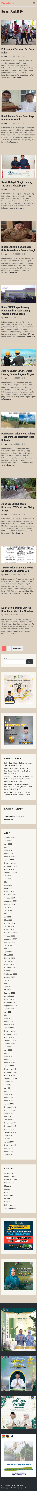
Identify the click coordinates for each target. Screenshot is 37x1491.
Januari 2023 (9, 961)
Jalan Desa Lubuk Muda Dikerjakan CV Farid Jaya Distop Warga (17, 507)
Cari (5, 658)
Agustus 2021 (9, 1009)
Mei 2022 (7, 983)
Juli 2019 (7, 1085)
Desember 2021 (10, 999)
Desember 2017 (10, 1123)
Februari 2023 (9, 958)
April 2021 (8, 1018)
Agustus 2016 (9, 1148)
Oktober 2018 (9, 1110)
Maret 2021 (8, 1021)
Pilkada (7, 1199)
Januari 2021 (9, 1028)
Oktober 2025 (9, 869)
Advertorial (8, 1173)
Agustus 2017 (9, 1136)
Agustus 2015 (9, 1155)
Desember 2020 (10, 1031)
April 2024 (8, 917)
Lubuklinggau (9, 1183)
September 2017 (10, 1132)
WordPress (15, 1488)
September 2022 (10, 974)
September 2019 (10, 1079)
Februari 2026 (9, 857)
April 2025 (8, 885)
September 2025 (10, 873)
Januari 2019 (9, 1104)
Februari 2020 (9, 1063)
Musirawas (8, 1189)
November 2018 (10, 1107)
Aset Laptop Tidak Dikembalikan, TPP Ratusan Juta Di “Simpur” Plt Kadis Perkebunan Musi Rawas (18, 778)
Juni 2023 (8, 945)
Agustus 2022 (9, 977)
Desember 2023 (10, 930)
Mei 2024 (7, 914)
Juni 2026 (8, 844)
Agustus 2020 (9, 1044)
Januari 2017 (9, 1142)
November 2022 (10, 968)
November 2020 (10, 1034)
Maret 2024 (8, 920)
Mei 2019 (7, 1091)
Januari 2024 (9, 926)
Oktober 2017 (9, 1129)
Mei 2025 (7, 882)
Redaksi (7, 1202)
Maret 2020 (8, 1059)
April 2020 (8, 1056)
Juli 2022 (7, 980)
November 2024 (10, 895)
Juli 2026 (7, 841)
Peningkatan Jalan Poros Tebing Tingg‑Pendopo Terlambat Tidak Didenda (18, 437)
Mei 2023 (7, 949)
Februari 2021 (9, 1025)
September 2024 (10, 901)
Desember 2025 (10, 863)
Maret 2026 (8, 853)
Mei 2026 (7, 847)
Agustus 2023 (9, 942)
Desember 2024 (10, 892)
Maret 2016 (8, 1151)
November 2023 (10, 933)
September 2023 (10, 939)
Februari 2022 (9, 993)
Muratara (7, 1186)
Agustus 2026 (9, 838)
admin (6, 56)
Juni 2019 (8, 1088)
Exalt (24, 1488)
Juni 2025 (8, 879)
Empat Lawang (9, 1176)
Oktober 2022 (9, 971)
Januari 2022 (9, 996)
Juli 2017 (7, 1139)
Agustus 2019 (9, 1082)
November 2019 (10, 1072)
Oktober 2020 (9, 1037)
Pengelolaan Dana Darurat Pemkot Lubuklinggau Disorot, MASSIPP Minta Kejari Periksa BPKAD (18, 786)
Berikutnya (17, 648)
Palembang (8, 1195)
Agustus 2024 (9, 904)
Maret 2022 (8, 990)
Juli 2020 (7, 1047)
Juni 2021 (8, 1012)
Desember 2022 (10, 964)
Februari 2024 (9, 923)
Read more (17, 77)
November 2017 (10, 1126)
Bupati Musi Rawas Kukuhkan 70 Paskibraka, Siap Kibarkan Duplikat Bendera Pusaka (17, 771)
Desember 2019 (10, 1069)
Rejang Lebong (9, 1205)
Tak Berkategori (10, 1208)
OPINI (6, 1192)
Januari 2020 (9, 1066)
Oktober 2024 (9, 898)
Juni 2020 (8, 1050)
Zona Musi (7, 3)
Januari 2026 (9, 860)
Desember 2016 (10, 1145)
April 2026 (8, 850)
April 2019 (8, 1094)
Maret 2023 (8, 955)
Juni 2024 (8, 911)
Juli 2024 (7, 907)
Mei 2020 (7, 1053)
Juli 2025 (7, 876)
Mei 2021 (7, 1015)
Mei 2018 (7, 1117)
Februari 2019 (9, 1101)
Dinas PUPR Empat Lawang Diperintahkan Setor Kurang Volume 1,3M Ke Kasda (15, 310)
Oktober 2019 (9, 1075)
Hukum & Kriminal (10, 1180)
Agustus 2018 (9, 1113)
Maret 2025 (8, 888)
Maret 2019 (8, 1098)
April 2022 (8, 987)
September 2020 (10, 1040)
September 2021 (10, 1006)
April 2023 (8, 952)
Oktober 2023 (9, 936)
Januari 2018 (9, 1120)
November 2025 (10, 866)
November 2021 (10, 1002)
